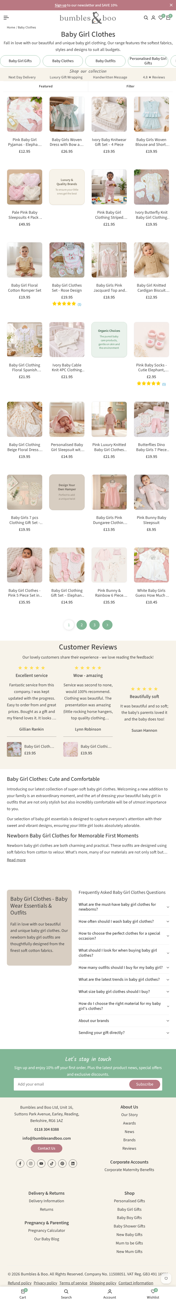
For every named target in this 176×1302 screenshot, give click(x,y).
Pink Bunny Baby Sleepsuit (151, 520)
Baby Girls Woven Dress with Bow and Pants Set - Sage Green (67, 142)
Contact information (135, 1283)
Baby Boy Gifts (129, 1218)
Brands (129, 1140)
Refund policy (19, 1283)
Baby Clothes (27, 27)
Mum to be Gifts (129, 1243)
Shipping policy (103, 1283)
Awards (129, 1123)
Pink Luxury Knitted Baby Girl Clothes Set (109, 447)
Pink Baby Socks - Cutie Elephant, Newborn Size (151, 368)
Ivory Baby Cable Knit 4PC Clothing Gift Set (67, 368)
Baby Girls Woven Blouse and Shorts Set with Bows (151, 142)
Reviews (129, 1149)
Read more (16, 860)
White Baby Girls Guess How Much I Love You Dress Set (151, 593)
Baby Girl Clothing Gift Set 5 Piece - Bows (96, 747)
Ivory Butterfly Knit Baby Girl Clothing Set (151, 215)
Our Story (129, 1115)
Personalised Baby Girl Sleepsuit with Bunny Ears (67, 447)
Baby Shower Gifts (129, 1226)
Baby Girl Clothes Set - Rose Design (67, 288)
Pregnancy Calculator (46, 1231)
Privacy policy (45, 1283)
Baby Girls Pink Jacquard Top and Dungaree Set (109, 288)
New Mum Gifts (129, 1252)
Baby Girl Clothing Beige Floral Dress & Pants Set (24, 447)
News (129, 1132)
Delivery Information (46, 1201)
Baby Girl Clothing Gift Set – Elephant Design (67, 593)
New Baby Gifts (129, 1235)
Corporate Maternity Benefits (129, 1170)
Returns (46, 1210)
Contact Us (46, 1148)
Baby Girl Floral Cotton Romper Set (24, 288)
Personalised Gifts (129, 1201)
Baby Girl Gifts (129, 1210)
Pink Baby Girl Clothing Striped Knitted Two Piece (109, 215)
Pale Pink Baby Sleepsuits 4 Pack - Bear (24, 215)
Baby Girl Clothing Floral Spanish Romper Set (24, 368)
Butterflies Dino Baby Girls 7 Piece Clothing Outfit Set (151, 447)
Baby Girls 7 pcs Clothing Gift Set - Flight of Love (24, 520)
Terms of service (73, 1283)
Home (11, 27)
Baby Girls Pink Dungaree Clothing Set (109, 520)
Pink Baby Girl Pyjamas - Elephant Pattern (24, 142)
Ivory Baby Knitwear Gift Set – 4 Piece (109, 142)
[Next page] (107, 625)
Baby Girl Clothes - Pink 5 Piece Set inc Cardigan (24, 593)
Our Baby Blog (46, 1239)
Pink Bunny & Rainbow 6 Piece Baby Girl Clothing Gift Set (109, 593)
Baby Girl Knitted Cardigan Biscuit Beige (151, 288)
